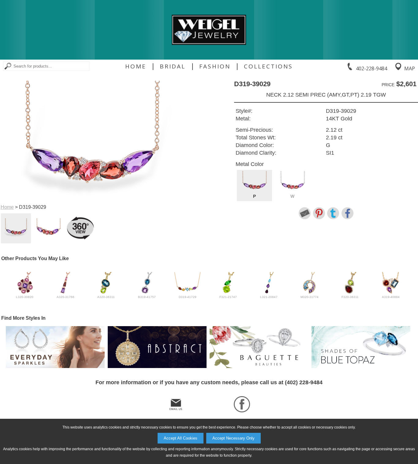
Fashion (214, 66)
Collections (268, 66)
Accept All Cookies (180, 438)
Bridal (172, 66)
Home (135, 66)
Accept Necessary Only (233, 438)
